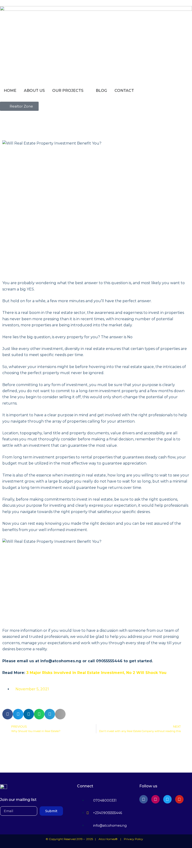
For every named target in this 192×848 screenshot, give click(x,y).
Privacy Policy (133, 839)
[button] (7, 714)
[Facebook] (143, 799)
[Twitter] (167, 799)
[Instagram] (155, 799)
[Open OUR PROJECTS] (86, 90)
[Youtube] (179, 799)
